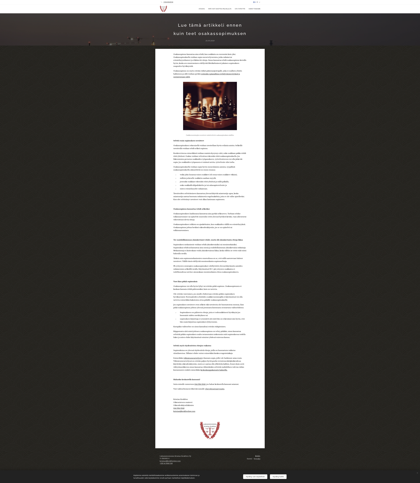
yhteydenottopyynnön (214, 389)
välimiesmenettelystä (193, 358)
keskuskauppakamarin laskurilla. (214, 370)
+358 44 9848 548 (166, 463)
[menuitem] (202, 9)
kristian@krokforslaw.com (184, 411)
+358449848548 (168, 2)
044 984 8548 (200, 384)
